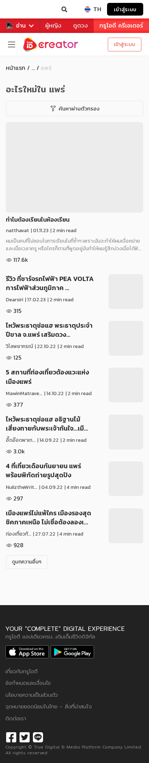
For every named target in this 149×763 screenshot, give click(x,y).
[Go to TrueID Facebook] (11, 736)
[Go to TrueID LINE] (38, 736)
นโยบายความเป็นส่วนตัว (31, 695)
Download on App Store (27, 651)
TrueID (20, 9)
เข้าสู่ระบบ (125, 9)
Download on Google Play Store (72, 651)
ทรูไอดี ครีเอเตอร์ (121, 25)
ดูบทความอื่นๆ (26, 562)
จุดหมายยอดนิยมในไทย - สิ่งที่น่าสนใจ (48, 706)
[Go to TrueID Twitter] (24, 736)
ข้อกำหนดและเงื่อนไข (28, 683)
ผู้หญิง (53, 25)
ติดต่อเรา (15, 718)
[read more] (74, 167)
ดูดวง (80, 25)
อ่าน (21, 25)
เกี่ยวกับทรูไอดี (21, 671)
